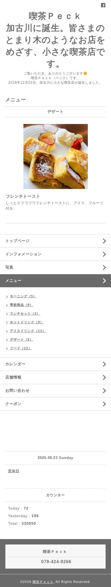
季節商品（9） (21, 305)
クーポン (13, 404)
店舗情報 (13, 377)
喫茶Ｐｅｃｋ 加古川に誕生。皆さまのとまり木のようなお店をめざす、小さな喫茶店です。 (55, 40)
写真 (9, 267)
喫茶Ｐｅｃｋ (43, 582)
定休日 (13, 471)
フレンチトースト (23, 196)
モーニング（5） (23, 296)
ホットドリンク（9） (27, 322)
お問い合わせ (17, 390)
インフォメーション (23, 254)
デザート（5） (21, 339)
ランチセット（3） (25, 313)
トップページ (17, 241)
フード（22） (21, 348)
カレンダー (15, 364)
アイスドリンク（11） (28, 331)
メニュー (13, 280)
